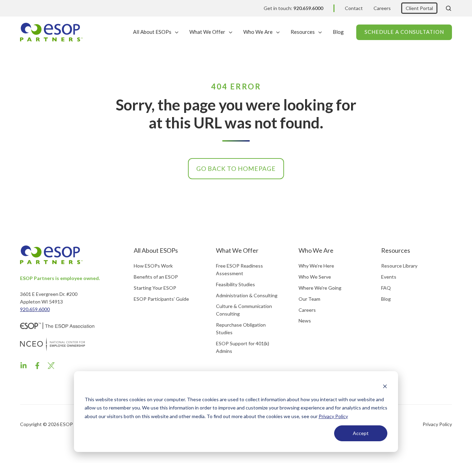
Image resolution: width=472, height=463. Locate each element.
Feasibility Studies (235, 284)
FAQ (386, 288)
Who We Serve (315, 277)
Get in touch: (293, 8)
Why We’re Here (316, 266)
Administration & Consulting (246, 295)
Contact (354, 8)
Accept (361, 433)
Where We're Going (320, 288)
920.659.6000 (35, 309)
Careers (382, 8)
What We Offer (207, 32)
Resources (303, 32)
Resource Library (399, 266)
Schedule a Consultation (404, 32)
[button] (448, 8)
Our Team (309, 299)
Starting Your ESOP (155, 288)
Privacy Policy (333, 416)
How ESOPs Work (153, 266)
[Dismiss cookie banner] (385, 386)
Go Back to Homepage (236, 168)
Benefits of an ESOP (156, 277)
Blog (338, 32)
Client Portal (419, 8)
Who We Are (258, 32)
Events (388, 277)
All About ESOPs (152, 32)
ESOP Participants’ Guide (161, 299)
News (305, 321)
